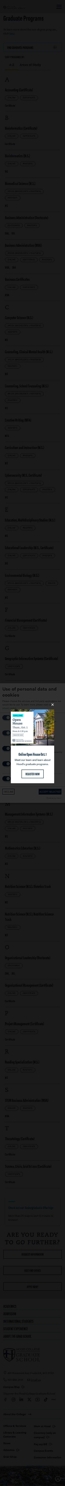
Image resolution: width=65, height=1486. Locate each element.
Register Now (33, 773)
